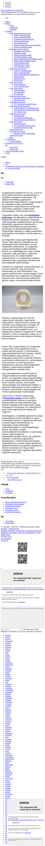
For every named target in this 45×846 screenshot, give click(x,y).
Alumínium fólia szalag (22, 98)
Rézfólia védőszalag (8, 531)
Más (11, 137)
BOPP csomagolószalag (22, 35)
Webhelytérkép (14, 529)
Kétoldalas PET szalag (22, 65)
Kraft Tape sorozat (16, 82)
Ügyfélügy (13, 29)
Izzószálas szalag (20, 124)
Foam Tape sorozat (16, 88)
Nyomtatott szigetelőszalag (23, 118)
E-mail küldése (6, 538)
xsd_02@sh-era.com (14, 480)
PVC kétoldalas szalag (21, 67)
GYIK (7, 153)
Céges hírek (14, 147)
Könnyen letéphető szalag (23, 47)
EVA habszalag (19, 92)
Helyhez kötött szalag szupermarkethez (27, 45)
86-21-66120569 (13, 477)
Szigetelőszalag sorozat (18, 102)
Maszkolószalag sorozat (18, 69)
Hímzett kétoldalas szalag (22, 55)
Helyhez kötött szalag (21, 41)
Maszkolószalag (19, 78)
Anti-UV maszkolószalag (22, 71)
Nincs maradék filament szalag (24, 126)
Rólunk (7, 24)
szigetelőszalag (19, 116)
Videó (12, 25)
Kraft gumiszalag (20, 84)
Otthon (7, 22)
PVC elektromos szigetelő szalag (25, 104)
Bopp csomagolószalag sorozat (20, 33)
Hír (6, 145)
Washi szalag (18, 80)
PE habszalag (18, 94)
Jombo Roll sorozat (16, 135)
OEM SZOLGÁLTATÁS (14, 143)
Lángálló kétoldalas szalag (23, 57)
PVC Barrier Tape (20, 112)
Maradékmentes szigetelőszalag (25, 120)
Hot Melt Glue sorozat (17, 131)
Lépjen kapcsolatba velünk (14, 151)
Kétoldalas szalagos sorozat (19, 49)
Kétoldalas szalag (20, 53)
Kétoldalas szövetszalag (22, 51)
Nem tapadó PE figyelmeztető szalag (26, 110)
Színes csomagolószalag (22, 37)
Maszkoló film (19, 77)
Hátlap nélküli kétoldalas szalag (25, 61)
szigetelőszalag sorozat (17, 114)
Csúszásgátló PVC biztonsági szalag (26, 108)
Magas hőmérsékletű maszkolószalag (26, 75)
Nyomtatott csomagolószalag (24, 39)
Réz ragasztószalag (28, 533)
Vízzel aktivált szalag (21, 86)
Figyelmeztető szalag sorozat (19, 106)
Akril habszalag (19, 90)
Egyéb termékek (15, 141)
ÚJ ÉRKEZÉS (10, 139)
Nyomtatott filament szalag (23, 128)
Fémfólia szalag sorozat (18, 96)
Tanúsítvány (14, 27)
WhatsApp (4, 540)
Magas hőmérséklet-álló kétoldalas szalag (28, 59)
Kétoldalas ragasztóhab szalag (11, 533)
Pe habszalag (20, 531)
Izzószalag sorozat (16, 122)
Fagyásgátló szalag (20, 43)
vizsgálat (26, 467)
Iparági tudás (14, 149)
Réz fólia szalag (19, 100)
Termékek (8, 31)
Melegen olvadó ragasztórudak (24, 133)
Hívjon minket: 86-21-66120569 (12, 10)
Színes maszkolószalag (22, 73)
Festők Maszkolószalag (33, 531)
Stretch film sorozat (16, 129)
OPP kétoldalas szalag (21, 63)
